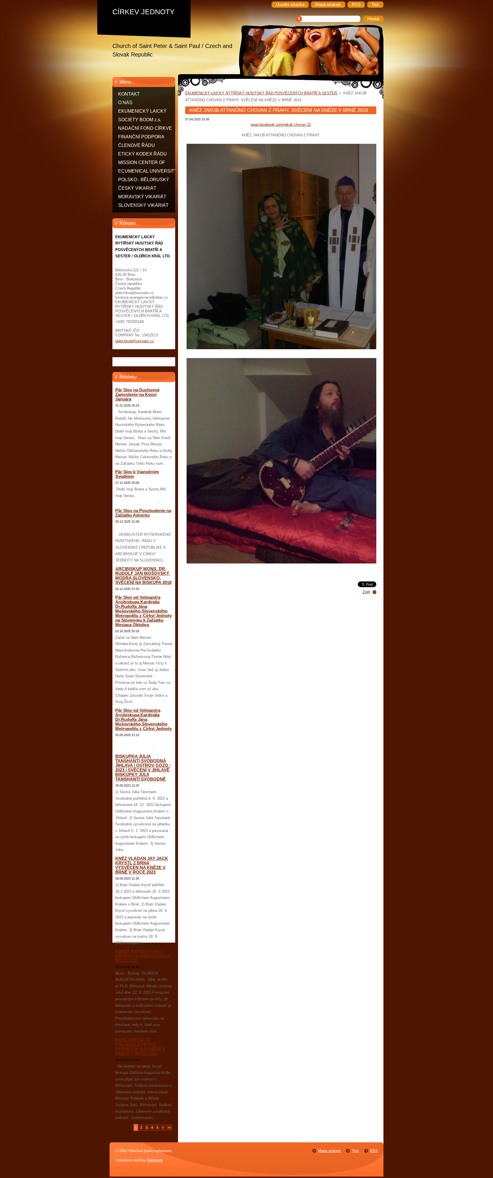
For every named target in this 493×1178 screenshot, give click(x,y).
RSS (374, 1151)
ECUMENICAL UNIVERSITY (147, 171)
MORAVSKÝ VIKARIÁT (142, 196)
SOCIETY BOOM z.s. (139, 119)
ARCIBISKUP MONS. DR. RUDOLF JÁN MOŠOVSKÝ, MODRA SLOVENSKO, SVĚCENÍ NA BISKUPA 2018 (143, 576)
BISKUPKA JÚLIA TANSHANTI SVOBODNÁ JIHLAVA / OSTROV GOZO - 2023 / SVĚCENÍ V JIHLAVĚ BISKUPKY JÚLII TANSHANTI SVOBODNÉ (143, 767)
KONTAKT (129, 94)
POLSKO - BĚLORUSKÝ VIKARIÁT (143, 180)
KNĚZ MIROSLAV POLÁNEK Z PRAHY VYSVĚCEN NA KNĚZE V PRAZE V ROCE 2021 (140, 1047)
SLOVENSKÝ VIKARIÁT (143, 205)
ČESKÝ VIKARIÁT (137, 188)
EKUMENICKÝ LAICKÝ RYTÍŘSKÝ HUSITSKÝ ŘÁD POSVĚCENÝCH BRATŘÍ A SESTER (261, 93)
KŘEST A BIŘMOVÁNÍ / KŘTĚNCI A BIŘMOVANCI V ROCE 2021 (143, 956)
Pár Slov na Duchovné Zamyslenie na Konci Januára (137, 394)
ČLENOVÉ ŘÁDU (136, 145)
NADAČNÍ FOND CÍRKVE (145, 128)
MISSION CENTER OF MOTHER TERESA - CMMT (146, 163)
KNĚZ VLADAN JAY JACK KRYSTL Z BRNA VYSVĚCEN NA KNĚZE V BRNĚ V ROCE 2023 (141, 865)
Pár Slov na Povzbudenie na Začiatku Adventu (143, 513)
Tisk (355, 1151)
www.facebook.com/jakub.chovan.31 (281, 124)
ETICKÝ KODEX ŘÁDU (142, 153)
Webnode (155, 1160)
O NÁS (125, 102)
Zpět (366, 592)
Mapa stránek (329, 1151)
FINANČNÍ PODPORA (141, 136)
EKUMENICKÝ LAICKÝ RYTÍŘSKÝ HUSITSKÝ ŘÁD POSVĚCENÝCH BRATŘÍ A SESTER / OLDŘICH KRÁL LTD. (147, 112)
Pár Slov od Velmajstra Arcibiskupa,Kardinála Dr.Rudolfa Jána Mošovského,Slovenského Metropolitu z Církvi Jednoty (143, 719)
